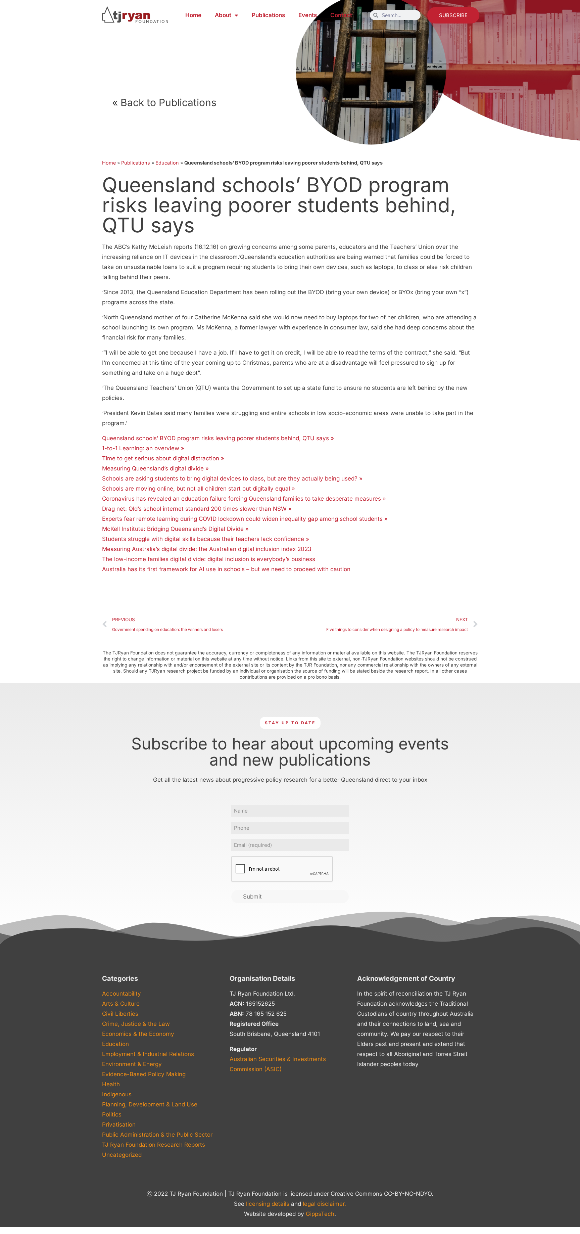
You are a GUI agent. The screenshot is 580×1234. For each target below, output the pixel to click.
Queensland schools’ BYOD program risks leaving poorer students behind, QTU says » (218, 438)
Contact (341, 15)
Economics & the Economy (138, 1034)
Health (111, 1084)
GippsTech (320, 1213)
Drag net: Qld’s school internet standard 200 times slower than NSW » (197, 508)
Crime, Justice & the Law (136, 1023)
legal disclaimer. (324, 1203)
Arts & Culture (121, 1003)
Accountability (121, 993)
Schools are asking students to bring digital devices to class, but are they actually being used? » (232, 478)
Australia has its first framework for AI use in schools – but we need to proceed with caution (226, 569)
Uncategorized (122, 1154)
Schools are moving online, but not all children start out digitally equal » (198, 488)
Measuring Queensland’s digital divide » (155, 468)
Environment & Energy (132, 1064)
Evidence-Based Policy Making (144, 1074)
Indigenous (117, 1094)
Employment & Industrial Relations (148, 1054)
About (223, 15)
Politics (112, 1114)
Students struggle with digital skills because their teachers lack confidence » (205, 539)
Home (193, 15)
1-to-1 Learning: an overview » (143, 448)
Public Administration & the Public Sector (157, 1134)
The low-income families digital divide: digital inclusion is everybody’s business (208, 559)
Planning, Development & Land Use (149, 1104)
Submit (252, 896)
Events (307, 15)
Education (167, 163)
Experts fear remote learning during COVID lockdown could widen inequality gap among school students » (245, 518)
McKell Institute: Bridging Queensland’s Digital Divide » (175, 528)
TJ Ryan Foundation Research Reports (153, 1144)
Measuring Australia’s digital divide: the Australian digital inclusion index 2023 (206, 549)
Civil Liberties (120, 1013)
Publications (268, 15)
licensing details (267, 1203)
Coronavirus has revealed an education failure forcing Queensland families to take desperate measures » (244, 498)
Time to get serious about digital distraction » (163, 458)
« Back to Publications (164, 102)
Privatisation (119, 1124)
